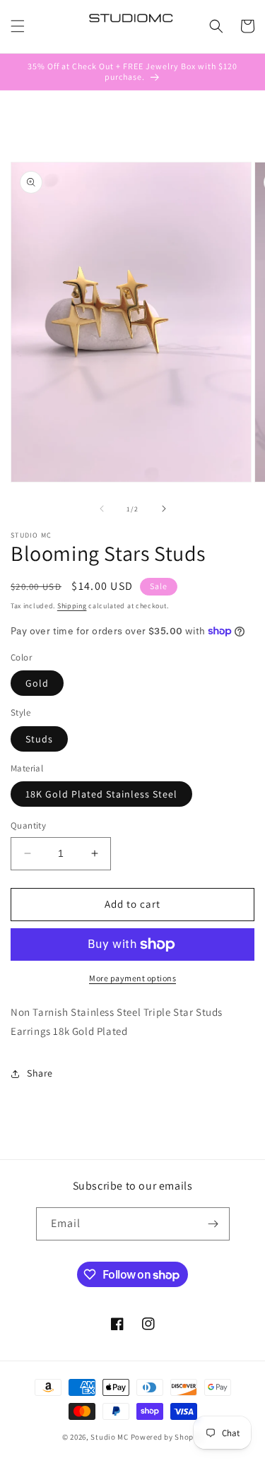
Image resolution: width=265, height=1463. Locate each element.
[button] (17, 26)
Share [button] (40, 1073)
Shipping (72, 605)
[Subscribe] (213, 1223)
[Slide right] (163, 508)
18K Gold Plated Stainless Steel (101, 794)
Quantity (28, 825)
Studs (39, 739)
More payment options (132, 978)
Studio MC (109, 1437)
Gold (37, 683)
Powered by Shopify (167, 1437)
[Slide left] (101, 508)
